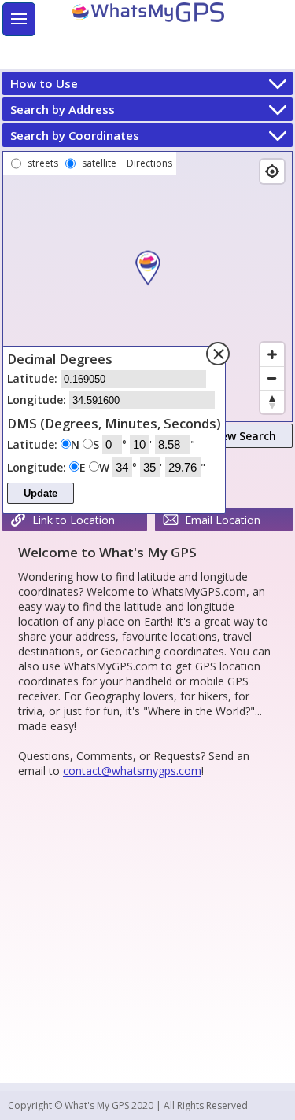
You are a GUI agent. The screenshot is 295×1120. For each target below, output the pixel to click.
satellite (99, 163)
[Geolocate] (272, 171)
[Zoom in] (272, 354)
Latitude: (34, 378)
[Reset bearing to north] (272, 401)
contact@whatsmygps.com (132, 770)
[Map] (147, 286)
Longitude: (38, 399)
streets (43, 163)
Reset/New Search (227, 435)
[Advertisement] (167, 47)
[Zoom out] (272, 378)
